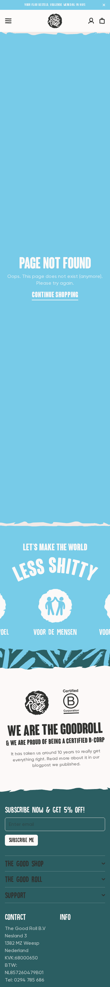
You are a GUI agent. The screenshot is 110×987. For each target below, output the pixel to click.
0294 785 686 (29, 980)
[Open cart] (102, 21)
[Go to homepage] (55, 20)
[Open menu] (8, 21)
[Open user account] (91, 21)
